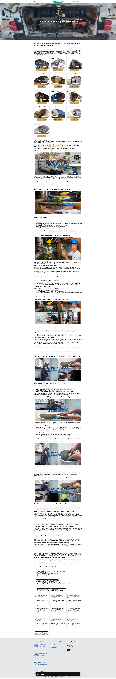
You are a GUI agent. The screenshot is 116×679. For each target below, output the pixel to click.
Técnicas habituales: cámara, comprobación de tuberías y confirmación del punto (51, 571)
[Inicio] (38, 2)
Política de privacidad (54, 648)
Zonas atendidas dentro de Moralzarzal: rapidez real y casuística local (47, 580)
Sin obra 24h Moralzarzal (41, 135)
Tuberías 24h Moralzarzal (74, 70)
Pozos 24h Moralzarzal (42, 86)
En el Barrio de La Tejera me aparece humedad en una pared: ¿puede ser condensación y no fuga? (54, 585)
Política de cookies (53, 647)
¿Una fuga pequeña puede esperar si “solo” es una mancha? (47, 589)
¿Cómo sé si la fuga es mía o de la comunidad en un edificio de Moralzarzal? (50, 582)
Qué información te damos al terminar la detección (46, 572)
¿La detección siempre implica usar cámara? (44, 584)
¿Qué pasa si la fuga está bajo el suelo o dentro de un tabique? (48, 587)
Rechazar (38, 674)
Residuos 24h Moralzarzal (58, 119)
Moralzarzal (72, 645)
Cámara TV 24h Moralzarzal (58, 103)
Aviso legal (52, 645)
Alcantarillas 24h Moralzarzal (74, 86)
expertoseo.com (62, 643)
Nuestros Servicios (79, 1)
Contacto (74, 1)
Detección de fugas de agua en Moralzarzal (41, 648)
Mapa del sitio (52, 644)
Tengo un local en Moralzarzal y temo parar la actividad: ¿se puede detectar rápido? (51, 588)
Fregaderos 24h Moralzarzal (41, 70)
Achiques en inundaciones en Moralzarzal (42, 592)
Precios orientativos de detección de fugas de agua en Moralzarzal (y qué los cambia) (50, 578)
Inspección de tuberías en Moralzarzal (74, 600)
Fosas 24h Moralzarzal (58, 86)
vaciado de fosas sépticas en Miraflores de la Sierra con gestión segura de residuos (52, 146)
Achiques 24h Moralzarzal (58, 70)
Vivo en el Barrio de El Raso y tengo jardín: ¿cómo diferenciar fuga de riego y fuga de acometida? (53, 583)
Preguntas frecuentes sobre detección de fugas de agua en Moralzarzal (48, 581)
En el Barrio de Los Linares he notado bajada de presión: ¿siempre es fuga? (50, 590)
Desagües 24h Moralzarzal (41, 119)
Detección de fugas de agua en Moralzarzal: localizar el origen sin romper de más (50, 566)
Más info (69, 672)
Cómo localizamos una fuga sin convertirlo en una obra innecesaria (47, 569)
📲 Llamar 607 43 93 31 (58, 1)
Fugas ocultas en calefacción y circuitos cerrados (45, 575)
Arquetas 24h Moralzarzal (41, 103)
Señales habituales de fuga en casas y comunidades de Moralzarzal (47, 567)
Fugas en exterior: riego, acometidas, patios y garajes (46, 576)
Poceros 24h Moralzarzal (74, 103)
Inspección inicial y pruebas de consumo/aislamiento (46, 570)
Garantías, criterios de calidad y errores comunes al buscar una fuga (47, 579)
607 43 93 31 (72, 650)
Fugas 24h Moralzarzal (74, 119)
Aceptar (42, 674)
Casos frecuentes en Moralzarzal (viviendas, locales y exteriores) (47, 573)
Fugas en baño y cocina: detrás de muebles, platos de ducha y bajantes (49, 574)
